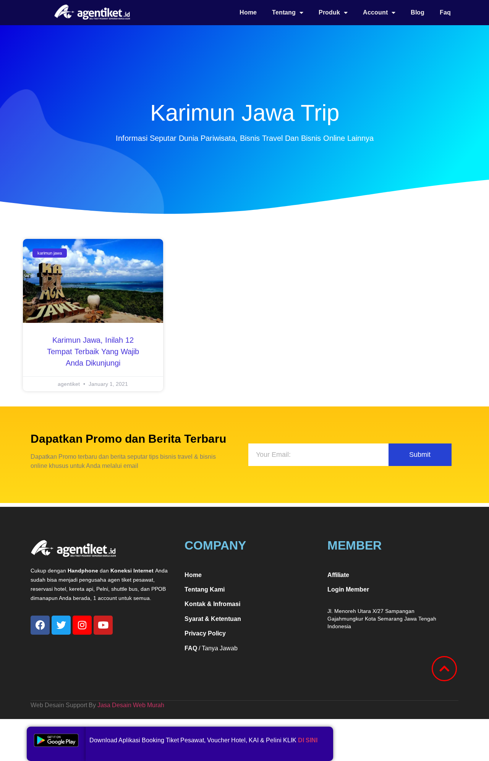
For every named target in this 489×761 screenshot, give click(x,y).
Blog (417, 12)
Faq (445, 12)
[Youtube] (103, 625)
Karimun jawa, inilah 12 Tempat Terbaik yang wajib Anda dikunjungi (93, 351)
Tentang (284, 12)
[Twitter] (61, 625)
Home (248, 12)
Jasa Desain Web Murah (130, 705)
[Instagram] (82, 625)
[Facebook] (40, 625)
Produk (329, 12)
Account (375, 12)
